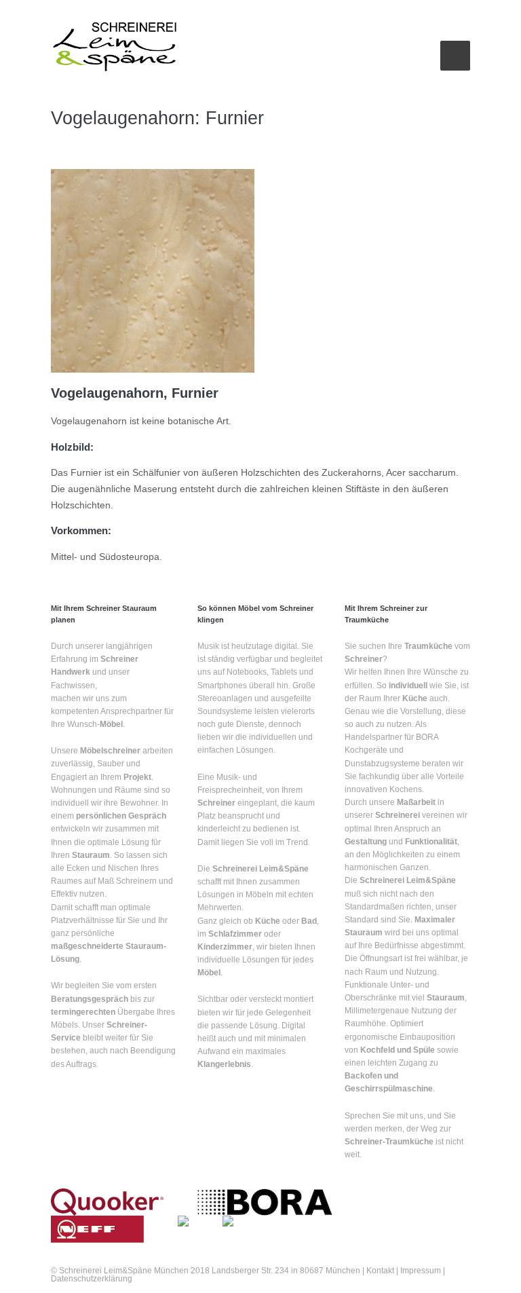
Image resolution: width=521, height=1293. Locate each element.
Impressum (419, 1270)
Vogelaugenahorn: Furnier (157, 118)
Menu (455, 56)
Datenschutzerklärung (91, 1278)
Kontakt (380, 1270)
